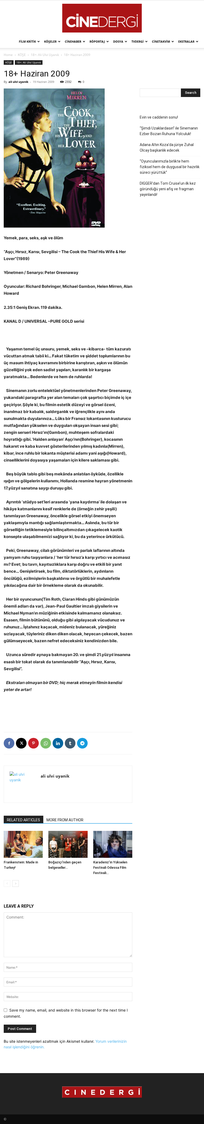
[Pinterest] (33, 743)
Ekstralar (186, 41)
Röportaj (97, 41)
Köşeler (50, 41)
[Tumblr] (70, 743)
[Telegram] (82, 743)
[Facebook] (9, 743)
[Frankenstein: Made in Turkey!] (23, 844)
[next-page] (15, 883)
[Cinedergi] (102, 18)
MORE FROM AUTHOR (64, 820)
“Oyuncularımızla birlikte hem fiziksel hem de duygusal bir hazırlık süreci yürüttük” (169, 167)
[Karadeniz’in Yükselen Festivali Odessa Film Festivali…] (112, 844)
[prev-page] (7, 883)
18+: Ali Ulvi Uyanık (45, 54)
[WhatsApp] (45, 743)
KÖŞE (22, 54)
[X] (21, 743)
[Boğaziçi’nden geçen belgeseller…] (67, 844)
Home (8, 54)
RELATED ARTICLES (23, 820)
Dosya (118, 41)
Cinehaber (73, 41)
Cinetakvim (161, 41)
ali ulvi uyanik (18, 82)
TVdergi (137, 41)
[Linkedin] (58, 743)
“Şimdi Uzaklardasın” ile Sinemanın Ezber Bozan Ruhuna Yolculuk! (169, 131)
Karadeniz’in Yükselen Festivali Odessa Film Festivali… (110, 867)
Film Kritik (27, 41)
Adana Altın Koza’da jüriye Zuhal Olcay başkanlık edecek (167, 147)
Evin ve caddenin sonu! (159, 117)
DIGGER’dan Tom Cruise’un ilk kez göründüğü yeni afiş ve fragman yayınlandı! (168, 189)
